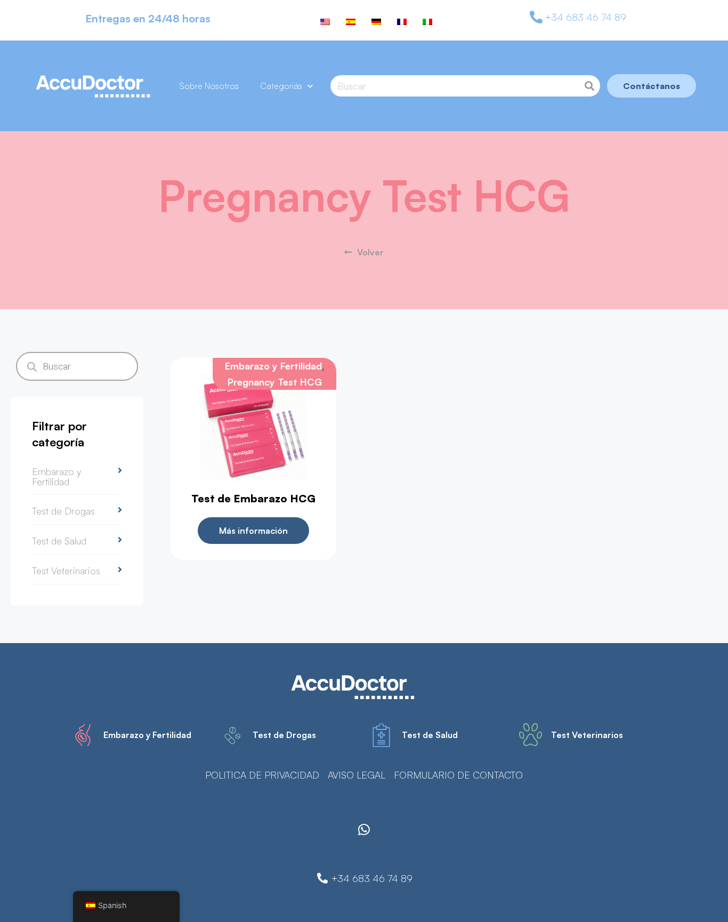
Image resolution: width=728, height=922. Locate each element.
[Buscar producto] (589, 86)
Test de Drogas (63, 511)
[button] (77, 478)
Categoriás (281, 86)
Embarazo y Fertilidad (56, 476)
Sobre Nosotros (209, 86)
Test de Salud (59, 541)
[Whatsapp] (364, 829)
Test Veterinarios (66, 570)
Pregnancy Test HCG (275, 382)
